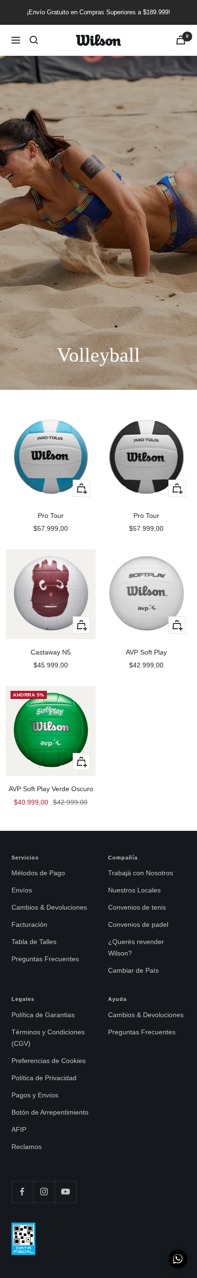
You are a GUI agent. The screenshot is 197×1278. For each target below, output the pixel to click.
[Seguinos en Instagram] (44, 1192)
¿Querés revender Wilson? (136, 947)
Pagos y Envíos (34, 1095)
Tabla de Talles (33, 941)
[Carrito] (181, 39)
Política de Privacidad (44, 1078)
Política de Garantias (43, 1015)
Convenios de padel (138, 924)
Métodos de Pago (38, 873)
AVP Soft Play (146, 652)
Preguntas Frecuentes (45, 959)
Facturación (29, 924)
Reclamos (26, 1146)
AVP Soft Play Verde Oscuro (51, 789)
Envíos (21, 890)
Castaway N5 (51, 652)
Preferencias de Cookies (48, 1060)
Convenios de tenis (137, 907)
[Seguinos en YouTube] (65, 1192)
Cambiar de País (133, 970)
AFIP (18, 1129)
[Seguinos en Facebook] (22, 1192)
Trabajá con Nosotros (140, 873)
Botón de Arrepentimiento (49, 1112)
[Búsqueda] (34, 40)
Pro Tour (51, 515)
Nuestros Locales (134, 890)
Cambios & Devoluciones (49, 907)
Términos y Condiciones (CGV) (48, 1037)
